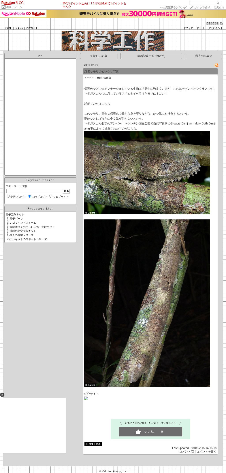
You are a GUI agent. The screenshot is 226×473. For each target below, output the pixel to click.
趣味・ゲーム (14, 7)
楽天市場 (219, 7)
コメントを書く (206, 451)
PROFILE (32, 28)
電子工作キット (15, 214)
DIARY (19, 28)
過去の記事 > (203, 56)
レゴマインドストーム (23, 222)
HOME (8, 28)
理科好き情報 (103, 78)
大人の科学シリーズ (22, 235)
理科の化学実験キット (23, 230)
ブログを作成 (202, 7)
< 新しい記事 (98, 56)
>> (173, 7)
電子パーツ (16, 218)
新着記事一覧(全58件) (151, 56)
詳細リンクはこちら (97, 103)
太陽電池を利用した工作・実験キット (32, 226)
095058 (212, 23)
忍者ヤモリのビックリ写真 (101, 71)
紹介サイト (91, 393)
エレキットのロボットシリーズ (28, 239)
